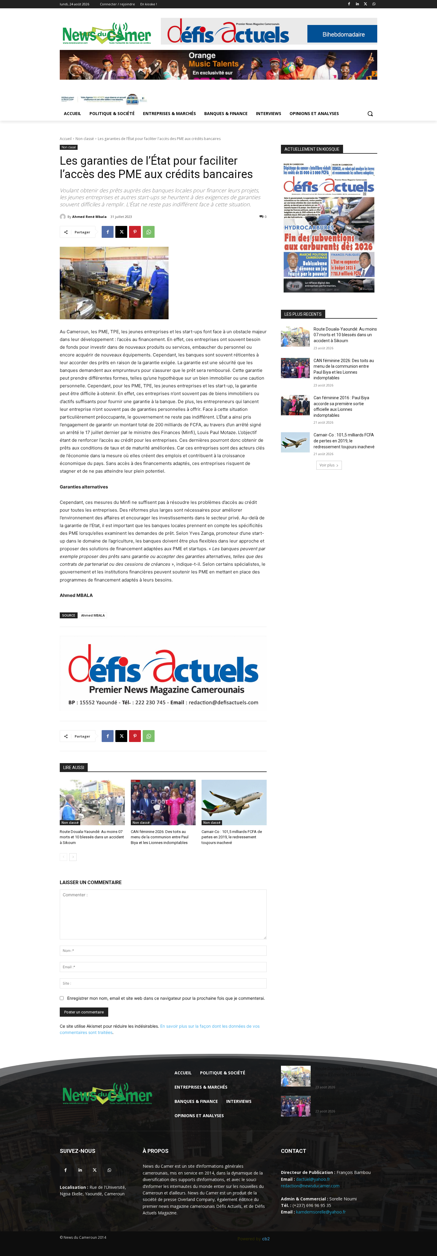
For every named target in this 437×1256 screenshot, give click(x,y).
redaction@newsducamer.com (310, 1186)
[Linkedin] (357, 4)
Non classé (85, 138)
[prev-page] (63, 857)
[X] (365, 4)
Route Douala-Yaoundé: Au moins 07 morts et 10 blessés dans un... (342, 1074)
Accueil (66, 138)
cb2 (266, 1238)
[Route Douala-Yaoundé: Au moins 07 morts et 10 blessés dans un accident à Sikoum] (92, 802)
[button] (370, 113)
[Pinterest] (135, 232)
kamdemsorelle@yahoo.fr (321, 1212)
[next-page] (73, 857)
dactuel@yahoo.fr (313, 1179)
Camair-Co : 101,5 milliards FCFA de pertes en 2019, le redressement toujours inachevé (232, 837)
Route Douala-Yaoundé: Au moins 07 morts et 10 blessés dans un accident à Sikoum (92, 837)
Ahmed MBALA (93, 615)
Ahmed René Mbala (89, 216)
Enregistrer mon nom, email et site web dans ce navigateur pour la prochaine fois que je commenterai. (166, 998)
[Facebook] (349, 4)
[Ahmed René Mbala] (63, 217)
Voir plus (327, 465)
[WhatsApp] (373, 4)
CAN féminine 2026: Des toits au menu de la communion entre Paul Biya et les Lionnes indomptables (159, 837)
